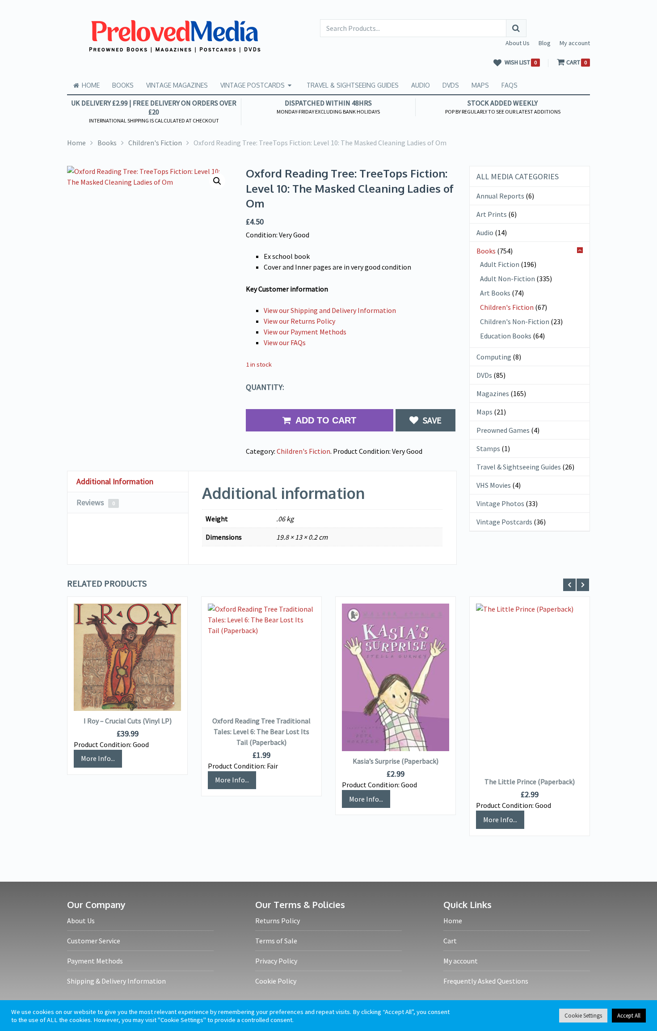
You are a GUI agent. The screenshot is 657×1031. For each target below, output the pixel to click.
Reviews (95, 502)
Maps (480, 85)
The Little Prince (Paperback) (529, 781)
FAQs (509, 85)
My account (575, 43)
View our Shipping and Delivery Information (330, 310)
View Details (127, 658)
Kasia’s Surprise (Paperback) (395, 760)
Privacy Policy (276, 960)
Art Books (495, 292)
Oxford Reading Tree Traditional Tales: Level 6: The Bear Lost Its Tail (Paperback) (261, 731)
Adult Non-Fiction (507, 278)
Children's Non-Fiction (514, 321)
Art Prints (491, 214)
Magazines (492, 393)
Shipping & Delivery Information (116, 980)
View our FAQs (285, 342)
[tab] (127, 481)
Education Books (505, 335)
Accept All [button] (628, 1015)
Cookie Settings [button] (583, 1015)
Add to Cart (325, 420)
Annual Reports (500, 195)
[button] (217, 181)
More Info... (98, 758)
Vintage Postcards (252, 85)
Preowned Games (503, 430)
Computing (493, 356)
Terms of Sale (276, 940)
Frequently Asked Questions (485, 980)
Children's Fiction (303, 451)
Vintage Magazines (177, 85)
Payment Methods (95, 960)
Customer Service (93, 940)
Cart (450, 940)
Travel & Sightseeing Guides (353, 85)
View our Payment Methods (305, 331)
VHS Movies (493, 485)
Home (90, 85)
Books (123, 85)
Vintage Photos (500, 503)
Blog (545, 43)
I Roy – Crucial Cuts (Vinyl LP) (128, 720)
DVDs (450, 85)
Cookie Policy (275, 980)
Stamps (488, 448)
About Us (517, 43)
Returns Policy (277, 920)
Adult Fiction (499, 264)
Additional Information (114, 481)
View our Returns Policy (299, 321)
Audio (420, 85)
